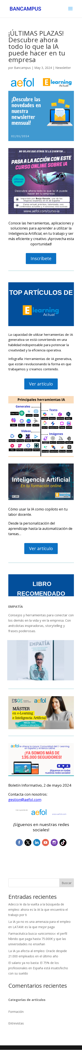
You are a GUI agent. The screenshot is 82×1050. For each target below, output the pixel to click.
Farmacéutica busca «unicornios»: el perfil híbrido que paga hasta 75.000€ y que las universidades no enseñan (37, 938)
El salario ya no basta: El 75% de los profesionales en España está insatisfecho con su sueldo (38, 968)
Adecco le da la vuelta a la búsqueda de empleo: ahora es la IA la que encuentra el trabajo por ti (38, 909)
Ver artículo (41, 384)
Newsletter (63, 68)
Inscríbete (41, 258)
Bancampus (22, 68)
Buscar (67, 883)
